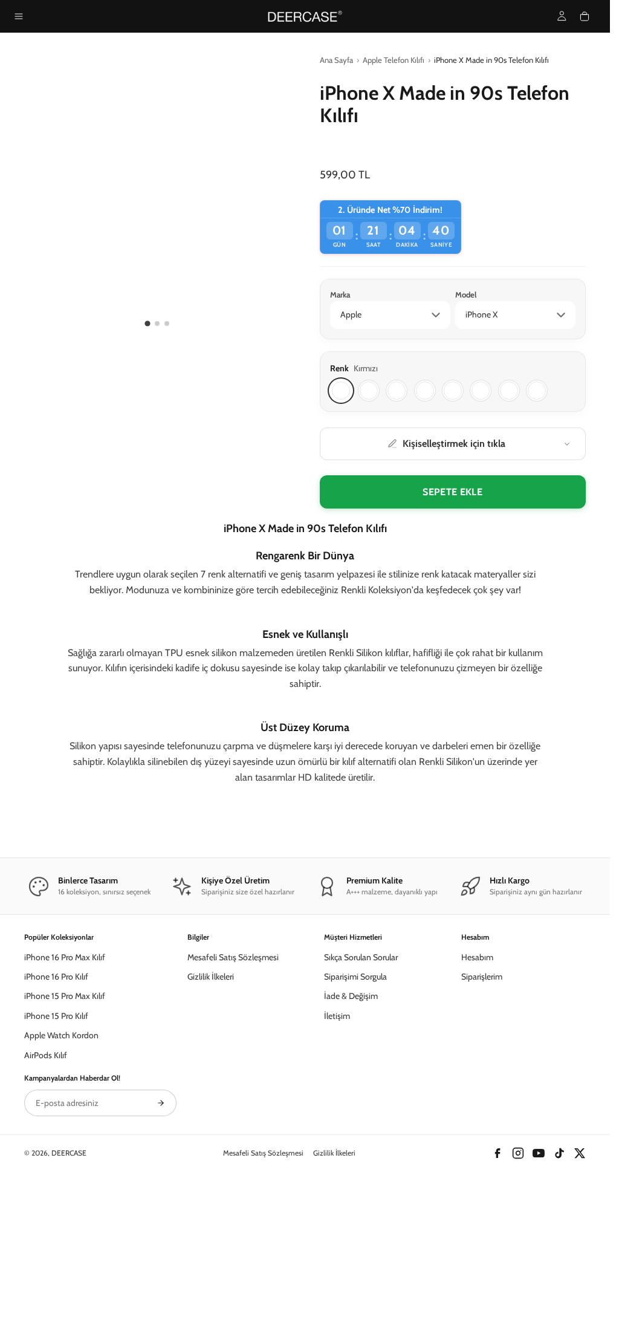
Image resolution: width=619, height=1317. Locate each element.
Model (465, 294)
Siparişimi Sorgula (355, 1104)
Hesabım (477, 1085)
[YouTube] (539, 1282)
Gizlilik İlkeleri (210, 1104)
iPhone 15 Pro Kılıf (56, 1144)
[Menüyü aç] (19, 16)
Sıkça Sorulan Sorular (361, 1085)
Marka (340, 294)
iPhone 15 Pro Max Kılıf (64, 1124)
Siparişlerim (481, 1104)
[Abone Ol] (161, 1231)
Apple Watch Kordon (61, 1163)
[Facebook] (497, 1282)
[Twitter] (580, 1282)
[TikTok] (559, 1282)
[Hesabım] (562, 16)
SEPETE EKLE (452, 492)
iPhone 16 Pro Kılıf (56, 1104)
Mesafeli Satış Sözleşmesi (233, 1085)
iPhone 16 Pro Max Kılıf (64, 1085)
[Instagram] (518, 1282)
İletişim (337, 1144)
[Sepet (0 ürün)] (584, 16)
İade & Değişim (351, 1124)
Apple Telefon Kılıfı (393, 60)
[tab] (148, 323)
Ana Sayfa (336, 60)
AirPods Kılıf (45, 1183)
